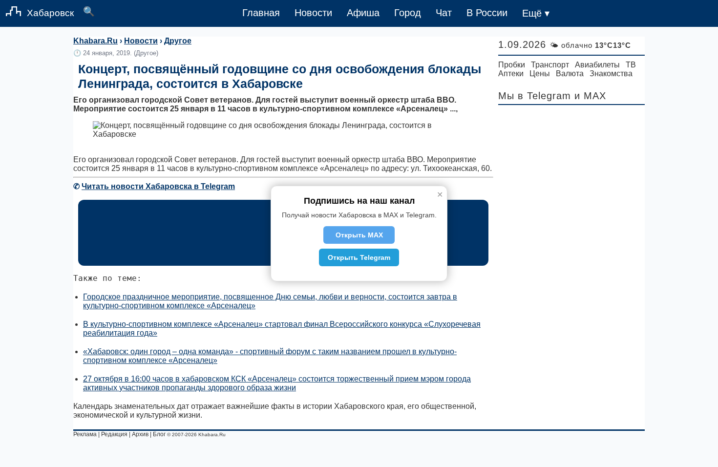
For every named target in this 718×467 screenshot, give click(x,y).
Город (407, 12)
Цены (539, 73)
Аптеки (511, 73)
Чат (444, 12)
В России (486, 12)
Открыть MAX (359, 235)
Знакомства (611, 73)
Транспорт (550, 65)
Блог (159, 434)
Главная (261, 12)
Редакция (114, 434)
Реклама (85, 434)
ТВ (631, 65)
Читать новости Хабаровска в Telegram (158, 186)
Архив (140, 434)
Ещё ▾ (535, 13)
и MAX (590, 95)
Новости (313, 12)
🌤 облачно (590, 45)
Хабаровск (50, 13)
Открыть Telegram (359, 257)
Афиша (363, 12)
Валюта (570, 73)
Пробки (511, 65)
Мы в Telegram (534, 95)
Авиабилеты (597, 65)
